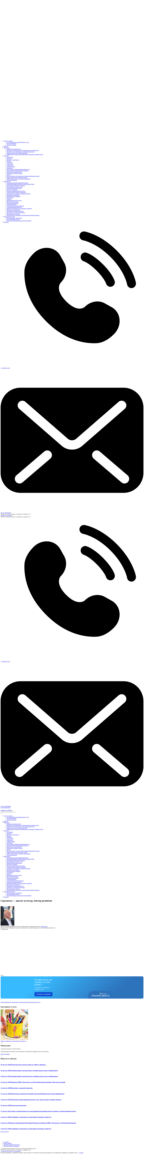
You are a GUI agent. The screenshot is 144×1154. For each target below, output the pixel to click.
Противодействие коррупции (14, 188)
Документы (7, 147)
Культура (9, 199)
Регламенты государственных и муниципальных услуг (21, 151)
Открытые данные (11, 145)
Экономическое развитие (13, 195)
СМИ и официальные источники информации (18, 178)
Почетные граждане (12, 180)
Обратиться (44, 926)
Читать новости (5, 1131)
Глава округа (10, 165)
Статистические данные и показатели (16, 192)
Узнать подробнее (5, 1054)
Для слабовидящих (5, 807)
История (9, 161)
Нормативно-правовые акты (14, 149)
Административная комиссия (14, 207)
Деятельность (7, 181)
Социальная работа (11, 204)
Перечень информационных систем (16, 191)
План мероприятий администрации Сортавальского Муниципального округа (20, 1002)
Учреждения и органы (9, 216)
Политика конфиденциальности (12, 1144)
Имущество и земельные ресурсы (15, 211)
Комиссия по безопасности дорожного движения (19, 208)
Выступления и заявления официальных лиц (18, 169)
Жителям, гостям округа (13, 160)
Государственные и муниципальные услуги (18, 142)
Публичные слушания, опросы (14, 173)
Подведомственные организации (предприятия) (19, 220)
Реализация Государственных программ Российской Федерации (23, 215)
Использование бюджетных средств (16, 185)
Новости (6, 146)
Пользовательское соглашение (11, 1146)
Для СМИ (6, 1142)
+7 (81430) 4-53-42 (5, 1151)
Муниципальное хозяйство (13, 196)
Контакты (6, 222)
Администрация (11, 166)
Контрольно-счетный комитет (14, 172)
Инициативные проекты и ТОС (15, 187)
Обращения (10, 168)
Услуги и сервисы (8, 141)
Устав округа (10, 157)
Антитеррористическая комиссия (15, 205)
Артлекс (81, 1152)
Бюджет (9, 174)
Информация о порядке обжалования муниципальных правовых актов (25, 154)
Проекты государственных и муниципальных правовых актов (23, 150)
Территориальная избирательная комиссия (17, 170)
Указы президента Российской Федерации (17, 183)
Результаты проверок (12, 189)
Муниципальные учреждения (14, 218)
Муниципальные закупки (13, 214)
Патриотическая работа (13, 203)
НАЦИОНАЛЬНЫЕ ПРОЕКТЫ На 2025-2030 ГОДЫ (20, 184)
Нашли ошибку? (8, 1143)
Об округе (6, 155)
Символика (9, 162)
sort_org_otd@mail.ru (15, 1151)
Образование (10, 197)
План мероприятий (11, 143)
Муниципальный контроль (13, 210)
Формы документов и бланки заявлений (17, 153)
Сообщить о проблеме (6, 515)
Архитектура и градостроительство (16, 212)
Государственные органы (13, 219)
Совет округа (10, 164)
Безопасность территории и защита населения (18, 193)
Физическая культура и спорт (14, 200)
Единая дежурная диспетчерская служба (17, 177)
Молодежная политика (12, 201)
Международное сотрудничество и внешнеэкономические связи (23, 176)
